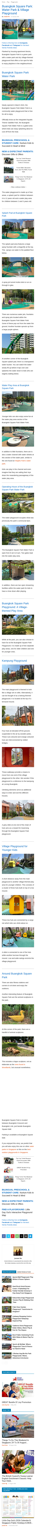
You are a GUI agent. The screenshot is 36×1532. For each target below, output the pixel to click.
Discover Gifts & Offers (12, 154)
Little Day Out (5, 1405)
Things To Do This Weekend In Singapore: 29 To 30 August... (23, 179)
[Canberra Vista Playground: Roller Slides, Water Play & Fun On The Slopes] (7, 1328)
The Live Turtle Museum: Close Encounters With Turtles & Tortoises (23, 160)
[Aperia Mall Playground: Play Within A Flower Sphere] (7, 1279)
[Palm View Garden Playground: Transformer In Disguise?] (7, 1309)
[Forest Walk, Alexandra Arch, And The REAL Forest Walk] (8, 170)
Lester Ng (4, 1483)
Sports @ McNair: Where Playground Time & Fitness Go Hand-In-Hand (22, 1346)
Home (3, 2)
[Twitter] (8, 1236)
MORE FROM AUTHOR (24, 1272)
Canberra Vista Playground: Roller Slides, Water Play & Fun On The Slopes (22, 1328)
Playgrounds (14, 2)
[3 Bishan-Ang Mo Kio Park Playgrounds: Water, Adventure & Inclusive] (7, 1355)
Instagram (23, 43)
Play (8, 2)
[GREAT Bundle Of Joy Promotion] (8, 1170)
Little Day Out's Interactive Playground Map (17, 1212)
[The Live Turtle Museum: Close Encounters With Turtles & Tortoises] (8, 161)
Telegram (16, 45)
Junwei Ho (7, 16)
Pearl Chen (5, 1445)
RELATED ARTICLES (9, 1272)
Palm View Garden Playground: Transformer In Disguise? (22, 1309)
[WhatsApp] (17, 1236)
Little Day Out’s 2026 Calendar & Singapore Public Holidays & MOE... (17, 1521)
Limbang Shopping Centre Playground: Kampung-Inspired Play (22, 1318)
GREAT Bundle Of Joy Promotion (16, 1402)
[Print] (26, 1236)
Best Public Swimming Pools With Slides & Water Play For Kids (23, 1337)
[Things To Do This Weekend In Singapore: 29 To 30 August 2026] (8, 179)
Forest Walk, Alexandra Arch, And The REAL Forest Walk (23, 170)
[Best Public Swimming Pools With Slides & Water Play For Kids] (7, 1337)
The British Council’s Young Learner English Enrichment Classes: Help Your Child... (17, 1478)
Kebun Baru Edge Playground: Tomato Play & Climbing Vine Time (23, 1300)
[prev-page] (3, 1363)
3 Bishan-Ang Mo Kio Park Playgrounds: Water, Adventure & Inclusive (21, 1356)
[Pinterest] (13, 1236)
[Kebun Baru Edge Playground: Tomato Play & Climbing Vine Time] (7, 1300)
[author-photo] (18, 1256)
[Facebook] (4, 1236)
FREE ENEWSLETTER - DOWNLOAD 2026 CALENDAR (15, 1489)
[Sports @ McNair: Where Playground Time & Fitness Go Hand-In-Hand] (7, 1346)
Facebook (5, 45)
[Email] (21, 1236)
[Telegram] (30, 1236)
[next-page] (6, 1363)
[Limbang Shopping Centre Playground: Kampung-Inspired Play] (7, 1318)
